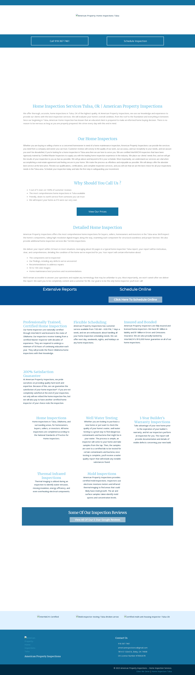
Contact (38, 28)
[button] (26, 618)
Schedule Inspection (66, 28)
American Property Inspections (43, 656)
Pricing (50, 28)
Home (27, 28)
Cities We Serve (143, 671)
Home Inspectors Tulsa (162, 671)
